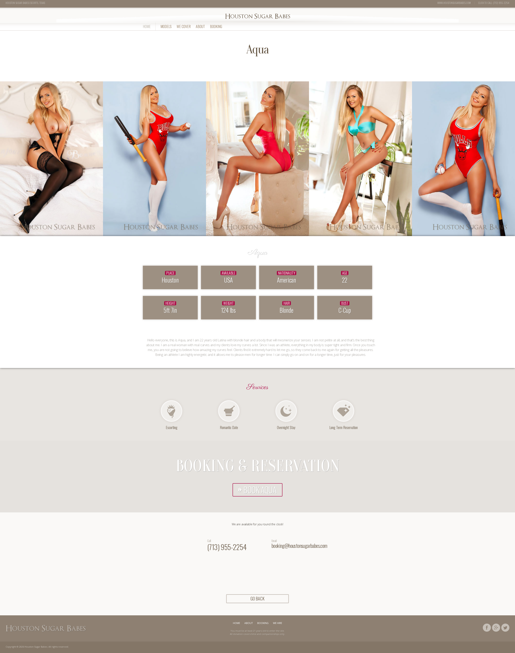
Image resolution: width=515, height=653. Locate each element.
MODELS (166, 26)
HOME (147, 26)
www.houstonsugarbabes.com (454, 3)
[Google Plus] (496, 627)
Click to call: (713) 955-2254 (493, 3)
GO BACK (257, 598)
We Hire (277, 623)
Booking (216, 26)
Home (236, 623)
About (200, 26)
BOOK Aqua (259, 490)
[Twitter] (505, 627)
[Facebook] (487, 627)
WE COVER (184, 26)
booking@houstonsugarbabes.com (299, 545)
